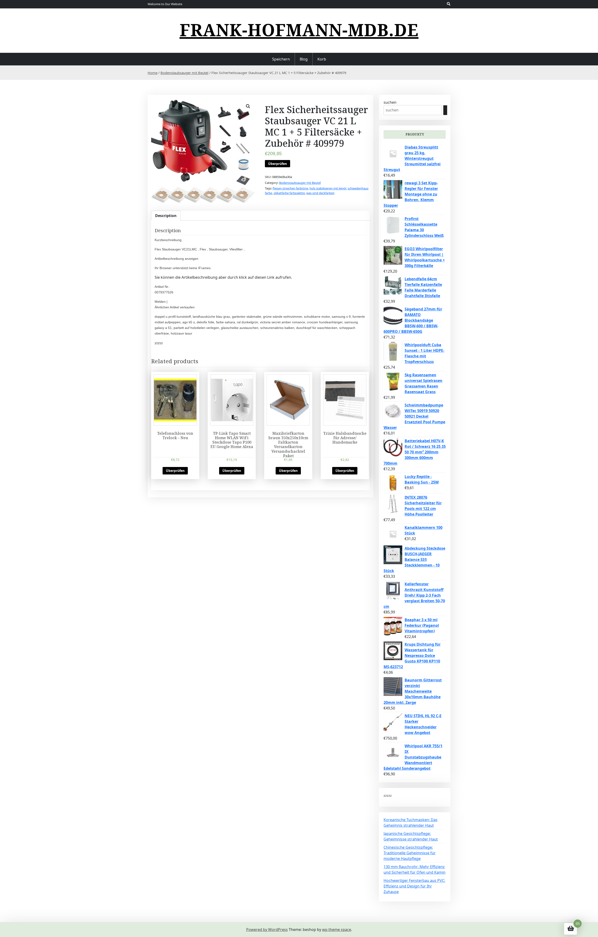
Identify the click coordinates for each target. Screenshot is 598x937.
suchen (390, 102)
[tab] (166, 216)
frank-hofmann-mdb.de (299, 29)
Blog (304, 59)
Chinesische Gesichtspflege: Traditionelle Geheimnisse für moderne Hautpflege (410, 853)
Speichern (281, 59)
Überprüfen (277, 163)
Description (166, 215)
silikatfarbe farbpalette (289, 193)
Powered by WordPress (267, 929)
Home (152, 72)
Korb (321, 59)
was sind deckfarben (320, 193)
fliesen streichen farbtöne (290, 188)
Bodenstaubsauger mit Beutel (184, 72)
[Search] (445, 110)
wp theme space (336, 929)
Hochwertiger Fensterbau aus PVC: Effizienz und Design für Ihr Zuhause (414, 886)
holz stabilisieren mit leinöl (328, 188)
